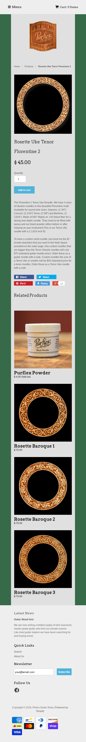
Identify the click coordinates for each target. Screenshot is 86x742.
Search (18, 651)
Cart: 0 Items (69, 7)
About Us (19, 656)
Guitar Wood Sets (24, 619)
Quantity (18, 173)
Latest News (24, 613)
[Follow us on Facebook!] (17, 691)
